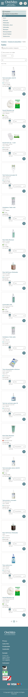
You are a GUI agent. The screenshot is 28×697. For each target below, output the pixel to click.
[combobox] (7, 55)
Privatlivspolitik (6, 646)
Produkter (4, 42)
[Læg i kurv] (24, 93)
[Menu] (2, 3)
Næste (16, 621)
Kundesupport (5, 663)
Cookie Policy (5, 643)
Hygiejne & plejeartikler (14, 42)
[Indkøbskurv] (25, 3)
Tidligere (12, 621)
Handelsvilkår (5, 649)
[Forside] (11, 3)
